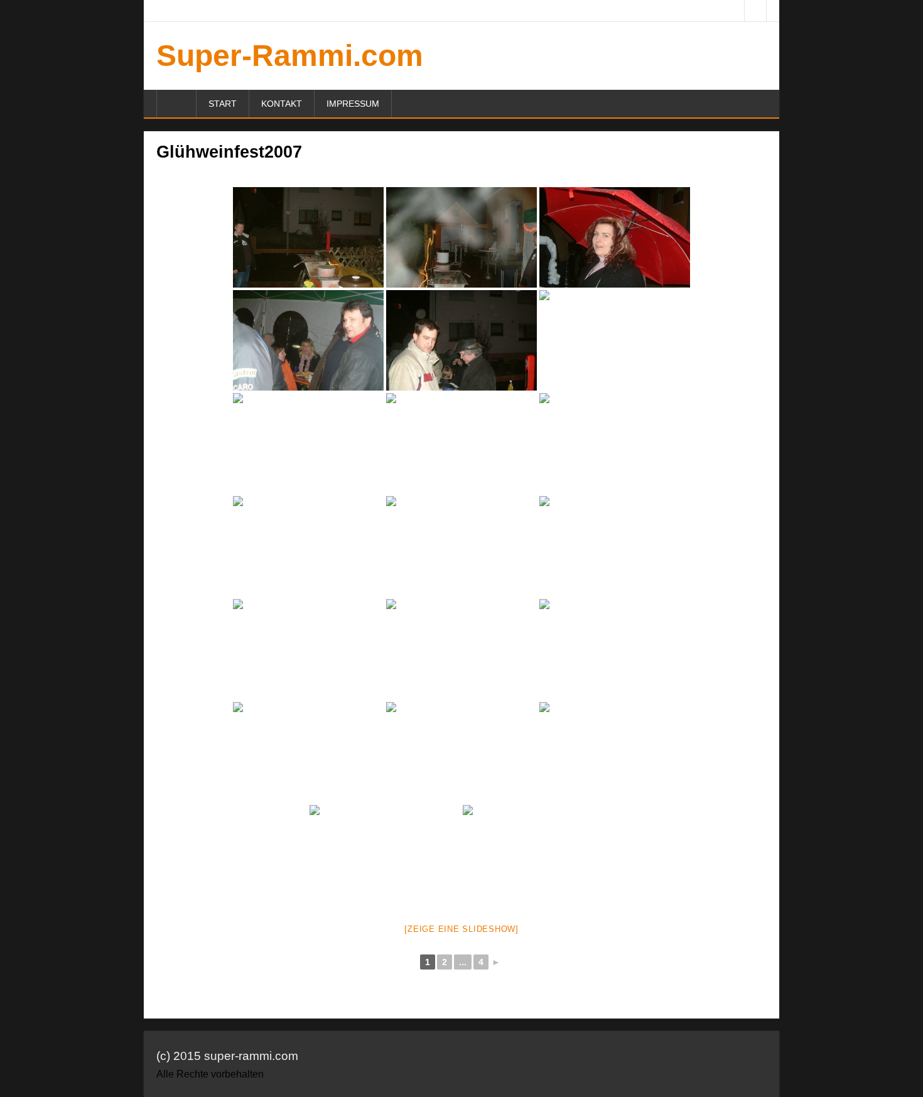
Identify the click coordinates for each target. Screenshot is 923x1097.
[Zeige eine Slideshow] (461, 929)
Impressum (353, 104)
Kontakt (281, 104)
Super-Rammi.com (289, 55)
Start (222, 104)
